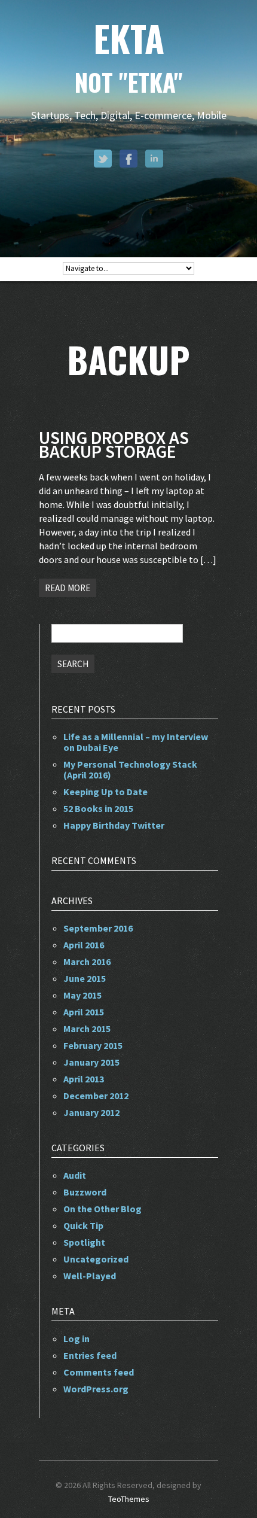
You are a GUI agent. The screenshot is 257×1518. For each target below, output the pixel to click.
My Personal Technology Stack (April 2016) (130, 769)
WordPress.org (95, 1389)
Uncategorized (95, 1259)
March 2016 (87, 962)
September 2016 (98, 928)
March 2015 (87, 1029)
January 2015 (91, 1062)
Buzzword (84, 1192)
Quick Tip (83, 1225)
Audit (74, 1175)
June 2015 (84, 978)
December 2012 (95, 1096)
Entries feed (90, 1355)
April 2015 (83, 1012)
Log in (76, 1338)
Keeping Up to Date (105, 792)
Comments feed (98, 1372)
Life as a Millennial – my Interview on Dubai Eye (135, 742)
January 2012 (91, 1112)
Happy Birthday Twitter (113, 825)
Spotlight (84, 1242)
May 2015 (82, 995)
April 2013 (83, 1079)
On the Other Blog (102, 1209)
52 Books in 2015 (98, 808)
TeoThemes (128, 1498)
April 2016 (83, 945)
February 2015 (93, 1045)
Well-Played (89, 1276)
